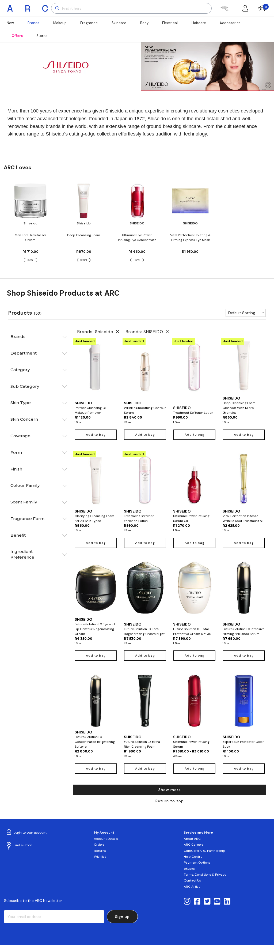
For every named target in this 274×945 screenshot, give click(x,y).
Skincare (119, 23)
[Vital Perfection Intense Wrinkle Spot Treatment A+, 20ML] (243, 480)
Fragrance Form (27, 518)
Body (144, 23)
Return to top (169, 801)
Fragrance (89, 23)
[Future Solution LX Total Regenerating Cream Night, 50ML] (145, 590)
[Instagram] (187, 902)
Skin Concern (24, 419)
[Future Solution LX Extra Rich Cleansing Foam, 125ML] (145, 703)
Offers (17, 35)
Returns (100, 851)
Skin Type (20, 402)
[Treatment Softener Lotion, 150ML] (194, 371)
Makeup (60, 23)
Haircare (199, 23)
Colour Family (25, 485)
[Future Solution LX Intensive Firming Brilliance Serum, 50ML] (243, 590)
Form (16, 452)
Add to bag (96, 434)
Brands (33, 23)
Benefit (18, 535)
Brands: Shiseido (96, 331)
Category (20, 369)
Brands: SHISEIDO (146, 331)
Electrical (170, 23)
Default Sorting (241, 312)
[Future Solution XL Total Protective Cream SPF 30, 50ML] (194, 590)
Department (23, 353)
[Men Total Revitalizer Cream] (30, 200)
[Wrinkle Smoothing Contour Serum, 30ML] (145, 369)
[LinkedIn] (227, 902)
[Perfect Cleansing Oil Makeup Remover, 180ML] (95, 369)
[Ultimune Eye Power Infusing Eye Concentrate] (137, 200)
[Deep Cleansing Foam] (84, 200)
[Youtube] (217, 902)
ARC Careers (194, 844)
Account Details (106, 839)
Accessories (230, 23)
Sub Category (24, 386)
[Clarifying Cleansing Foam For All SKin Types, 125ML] (95, 480)
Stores (41, 35)
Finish (16, 469)
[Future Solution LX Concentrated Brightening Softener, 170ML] (95, 700)
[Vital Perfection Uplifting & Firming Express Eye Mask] (190, 200)
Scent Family (23, 501)
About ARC (192, 839)
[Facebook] (197, 902)
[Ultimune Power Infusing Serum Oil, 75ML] (194, 480)
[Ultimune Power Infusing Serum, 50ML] (194, 703)
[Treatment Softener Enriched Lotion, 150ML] (145, 480)
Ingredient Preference (22, 554)
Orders (99, 844)
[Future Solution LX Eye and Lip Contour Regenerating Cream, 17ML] (95, 588)
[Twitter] (207, 902)
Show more (169, 789)
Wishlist (100, 856)
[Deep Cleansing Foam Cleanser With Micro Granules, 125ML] (243, 367)
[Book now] (224, 8)
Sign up (122, 916)
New (10, 23)
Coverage (20, 435)
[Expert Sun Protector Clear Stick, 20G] (243, 703)
